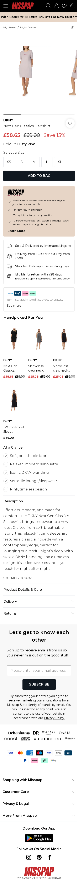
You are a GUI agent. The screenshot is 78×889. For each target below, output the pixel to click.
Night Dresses (28, 27)
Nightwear (9, 27)
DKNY (8, 120)
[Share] (72, 27)
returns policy (61, 278)
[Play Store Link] (39, 838)
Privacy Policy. (54, 718)
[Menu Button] (5, 5)
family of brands (39, 705)
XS (9, 162)
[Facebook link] (49, 857)
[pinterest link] (39, 857)
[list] (39, 74)
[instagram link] (28, 857)
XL (60, 162)
